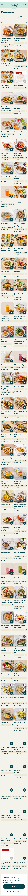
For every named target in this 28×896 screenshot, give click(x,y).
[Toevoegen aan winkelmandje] (11, 34)
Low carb (10, 558)
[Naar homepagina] (14, 5)
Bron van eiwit (5, 44)
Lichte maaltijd (18, 460)
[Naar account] (23, 5)
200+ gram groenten (19, 43)
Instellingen (14, 886)
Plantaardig (17, 66)
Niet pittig (11, 44)
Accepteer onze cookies (14, 891)
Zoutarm (23, 111)
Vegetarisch (9, 344)
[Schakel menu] (2, 5)
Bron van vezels (11, 320)
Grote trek (17, 485)
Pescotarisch (24, 819)
